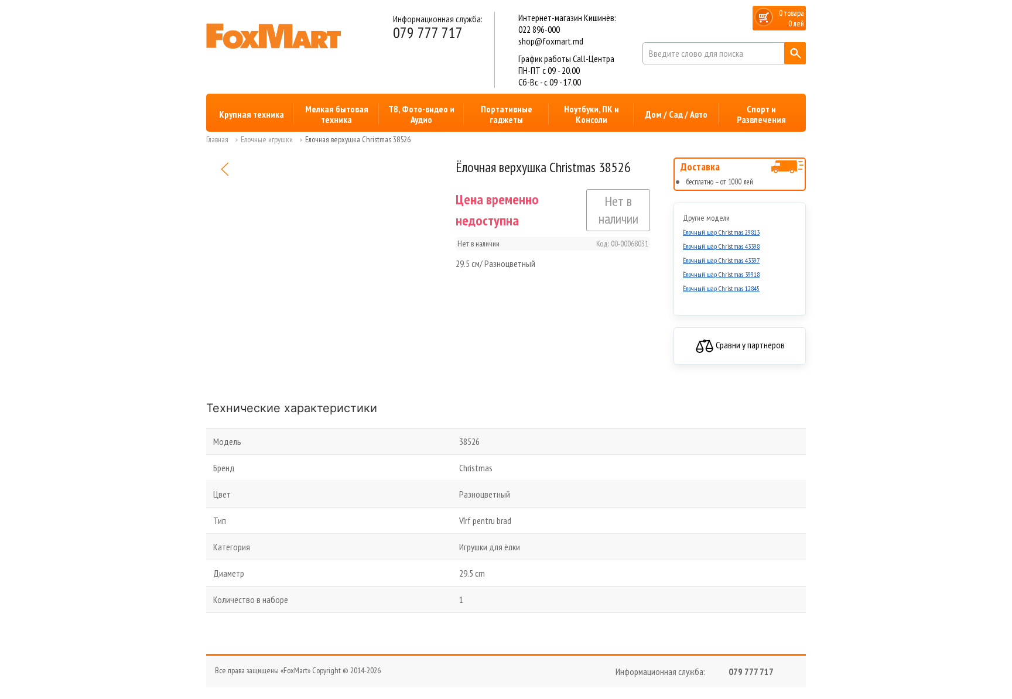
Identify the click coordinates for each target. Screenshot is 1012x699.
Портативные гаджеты (506, 114)
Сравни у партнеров (749, 345)
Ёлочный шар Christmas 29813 (721, 232)
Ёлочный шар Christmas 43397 (721, 260)
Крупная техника (251, 114)
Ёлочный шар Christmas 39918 (721, 274)
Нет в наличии (618, 210)
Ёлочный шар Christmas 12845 (721, 288)
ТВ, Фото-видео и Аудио (421, 114)
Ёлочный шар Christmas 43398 (721, 246)
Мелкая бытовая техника (336, 114)
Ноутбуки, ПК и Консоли (591, 114)
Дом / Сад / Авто (676, 114)
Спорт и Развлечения (761, 114)
